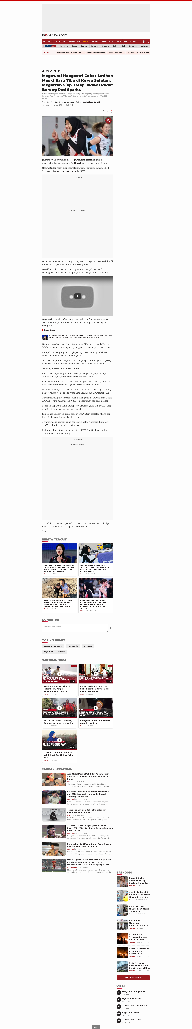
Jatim (115, 46)
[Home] (54, 35)
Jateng (94, 46)
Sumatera (64, 46)
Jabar (74, 46)
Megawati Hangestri (81, 160)
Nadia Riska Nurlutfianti (93, 102)
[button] (77, 296)
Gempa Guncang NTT (115, 52)
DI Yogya (105, 46)
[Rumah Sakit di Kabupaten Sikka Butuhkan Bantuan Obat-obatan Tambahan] (96, 673)
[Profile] (144, 41)
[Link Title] (43, 71)
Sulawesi (133, 46)
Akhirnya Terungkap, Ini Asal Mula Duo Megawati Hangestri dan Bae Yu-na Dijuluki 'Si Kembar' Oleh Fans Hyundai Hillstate (80, 336)
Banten (84, 46)
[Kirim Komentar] (110, 628)
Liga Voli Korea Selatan (64, 171)
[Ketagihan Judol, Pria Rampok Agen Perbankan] (96, 708)
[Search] (148, 41)
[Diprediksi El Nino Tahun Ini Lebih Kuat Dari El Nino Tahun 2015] (59, 740)
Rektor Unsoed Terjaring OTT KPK (71, 52)
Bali (123, 46)
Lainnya (144, 46)
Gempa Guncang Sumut (96, 52)
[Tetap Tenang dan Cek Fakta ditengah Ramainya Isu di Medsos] (54, 815)
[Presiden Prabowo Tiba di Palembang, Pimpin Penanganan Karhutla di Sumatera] (59, 673)
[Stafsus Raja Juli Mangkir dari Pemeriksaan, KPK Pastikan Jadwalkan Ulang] (54, 849)
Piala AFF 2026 (132, 52)
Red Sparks (77, 163)
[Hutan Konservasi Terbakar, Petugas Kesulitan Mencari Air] (59, 708)
